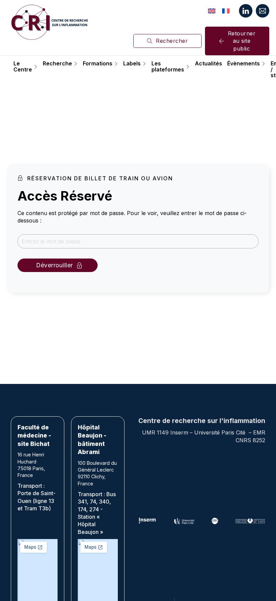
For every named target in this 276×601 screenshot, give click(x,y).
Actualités (208, 64)
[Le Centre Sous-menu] (36, 67)
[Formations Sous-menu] (116, 64)
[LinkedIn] (245, 11)
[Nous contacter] (262, 11)
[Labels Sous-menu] (144, 64)
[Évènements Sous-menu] (264, 64)
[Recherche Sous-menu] (76, 64)
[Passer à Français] (226, 11)
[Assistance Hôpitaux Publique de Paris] (250, 521)
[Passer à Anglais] (212, 11)
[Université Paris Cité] (184, 521)
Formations (97, 64)
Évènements (243, 64)
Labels (132, 64)
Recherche (57, 64)
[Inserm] (147, 521)
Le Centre (22, 66)
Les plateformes (167, 66)
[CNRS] (215, 521)
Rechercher (172, 40)
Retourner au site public (242, 41)
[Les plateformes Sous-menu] (188, 67)
